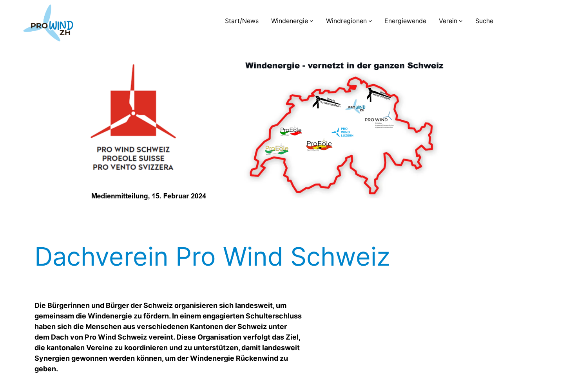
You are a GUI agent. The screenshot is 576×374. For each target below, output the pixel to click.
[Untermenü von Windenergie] (311, 21)
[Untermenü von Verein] (461, 21)
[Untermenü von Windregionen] (370, 21)
